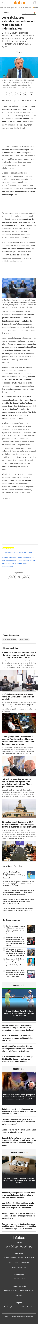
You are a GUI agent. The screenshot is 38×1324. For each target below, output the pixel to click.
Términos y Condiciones (11, 1307)
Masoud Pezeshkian (23, 7)
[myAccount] (34, 2)
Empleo (23, 1279)
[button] (3, 3)
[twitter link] (12, 1246)
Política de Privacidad (27, 1307)
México (11, 1262)
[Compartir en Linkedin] (20, 94)
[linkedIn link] (30, 1246)
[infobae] (19, 3)
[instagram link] (16, 1246)
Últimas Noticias (16, 1267)
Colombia (14, 1257)
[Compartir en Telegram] (25, 94)
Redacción (16, 1279)
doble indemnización (9, 640)
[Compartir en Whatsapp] (6, 94)
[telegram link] (25, 1246)
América (6, 1257)
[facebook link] (8, 1246)
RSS (25, 1267)
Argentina (6, 1290)
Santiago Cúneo (10, 7)
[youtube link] (21, 1246)
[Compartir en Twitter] (16, 94)
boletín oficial (24, 640)
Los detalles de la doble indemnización (17, 553)
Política (5, 13)
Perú (16, 1262)
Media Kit (19, 1295)
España (20, 1257)
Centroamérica (24, 1262)
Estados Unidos (29, 1257)
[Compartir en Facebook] (11, 94)
